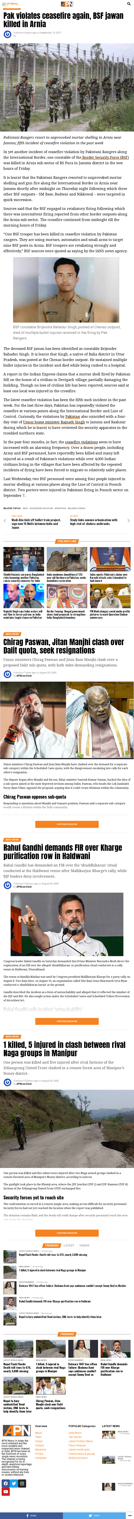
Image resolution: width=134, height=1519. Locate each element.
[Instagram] (22, 1483)
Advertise (40, 1449)
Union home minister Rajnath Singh (54, 422)
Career (39, 1441)
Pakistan (72, 417)
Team (38, 1437)
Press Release (77, 1445)
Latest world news (79, 1449)
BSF (26, 508)
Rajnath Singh (77, 508)
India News (75, 1432)
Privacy (39, 1453)
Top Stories (75, 1437)
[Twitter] (14, 1483)
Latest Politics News (81, 1441)
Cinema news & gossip (82, 1453)
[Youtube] (6, 1492)
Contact (39, 1445)
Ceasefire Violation (42, 508)
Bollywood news (78, 1457)
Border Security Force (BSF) (105, 157)
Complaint (41, 1457)
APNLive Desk (24, 675)
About (38, 1432)
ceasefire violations (81, 442)
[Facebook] (6, 1483)
